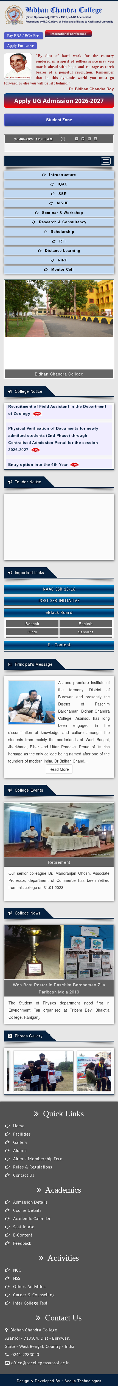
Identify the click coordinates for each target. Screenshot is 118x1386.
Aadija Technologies (83, 1380)
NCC (16, 1270)
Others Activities (28, 1287)
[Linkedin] (95, 138)
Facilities (21, 1134)
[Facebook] (76, 138)
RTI (62, 241)
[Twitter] (83, 138)
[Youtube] (89, 138)
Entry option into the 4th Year (39, 458)
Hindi (32, 631)
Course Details (26, 1211)
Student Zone (59, 119)
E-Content (22, 1235)
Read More (59, 769)
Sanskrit (85, 631)
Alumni (19, 1151)
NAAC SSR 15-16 (59, 589)
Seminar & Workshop (62, 213)
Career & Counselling (33, 1295)
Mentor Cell (62, 269)
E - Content (59, 645)
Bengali (32, 623)
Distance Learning (62, 251)
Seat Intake (23, 1227)
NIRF (62, 260)
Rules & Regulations (32, 1167)
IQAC (62, 184)
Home (18, 1126)
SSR (62, 194)
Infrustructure (62, 175)
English (85, 623)
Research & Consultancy (62, 222)
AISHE (62, 203)
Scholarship (61, 232)
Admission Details (29, 1202)
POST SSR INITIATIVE (59, 601)
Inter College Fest (29, 1303)
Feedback (21, 1243)
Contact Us (23, 1175)
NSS (16, 1279)
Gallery (19, 1143)
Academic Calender (31, 1219)
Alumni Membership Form (38, 1159)
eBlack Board (59, 613)
